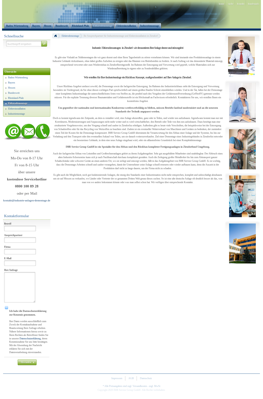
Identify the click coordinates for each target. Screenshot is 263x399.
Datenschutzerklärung (30, 338)
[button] (44, 44)
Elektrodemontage (70, 35)
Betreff (7, 223)
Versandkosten (140, 386)
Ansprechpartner (13, 235)
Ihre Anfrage (11, 270)
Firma (7, 246)
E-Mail (7, 258)
